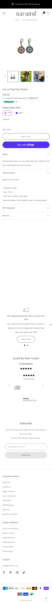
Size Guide (6, 500)
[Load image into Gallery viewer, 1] (13, 76)
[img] (26, 368)
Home (17, 20)
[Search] (48, 13)
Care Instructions (9, 496)
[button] (10, 385)
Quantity (5, 119)
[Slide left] (6, 76)
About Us (6, 482)
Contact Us (6, 487)
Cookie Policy (7, 551)
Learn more (26, 339)
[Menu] (3, 13)
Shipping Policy (8, 542)
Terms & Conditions (10, 529)
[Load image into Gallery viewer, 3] (39, 76)
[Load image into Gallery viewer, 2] (25, 76)
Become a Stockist (9, 514)
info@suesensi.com (10, 566)
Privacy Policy (7, 547)
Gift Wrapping (8, 505)
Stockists (5, 510)
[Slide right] (46, 76)
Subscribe (26, 455)
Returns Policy (8, 533)
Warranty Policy (8, 538)
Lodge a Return (8, 491)
